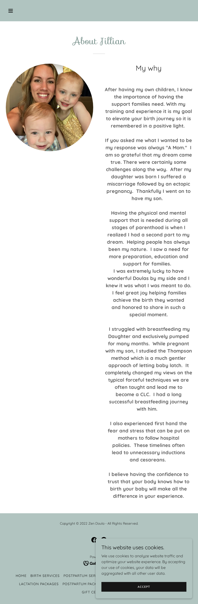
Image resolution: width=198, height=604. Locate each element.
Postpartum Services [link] (85, 576)
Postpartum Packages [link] (84, 584)
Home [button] (21, 576)
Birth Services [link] (45, 576)
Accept (144, 587)
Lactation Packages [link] (39, 584)
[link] (94, 540)
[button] (27, 10)
